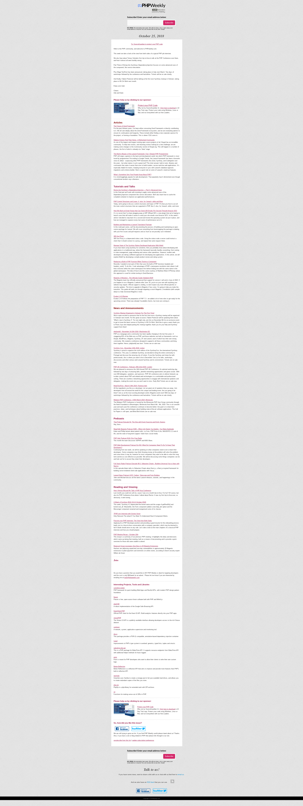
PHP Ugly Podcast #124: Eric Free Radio (128, 438)
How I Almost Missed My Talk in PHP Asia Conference (132, 490)
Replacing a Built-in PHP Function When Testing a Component (135, 262)
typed (115, 641)
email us (181, 774)
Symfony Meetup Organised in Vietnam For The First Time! (134, 313)
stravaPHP (117, 618)
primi (115, 657)
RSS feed (150, 782)
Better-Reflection (119, 666)
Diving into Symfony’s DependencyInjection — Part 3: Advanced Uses (138, 190)
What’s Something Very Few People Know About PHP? (132, 174)
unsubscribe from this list (122, 740)
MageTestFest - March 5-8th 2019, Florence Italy (130, 386)
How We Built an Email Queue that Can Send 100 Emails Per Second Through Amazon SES (145, 211)
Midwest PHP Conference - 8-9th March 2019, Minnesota (133, 400)
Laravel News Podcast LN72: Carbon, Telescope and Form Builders (137, 475)
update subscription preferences (143, 740)
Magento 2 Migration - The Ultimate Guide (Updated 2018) (133, 278)
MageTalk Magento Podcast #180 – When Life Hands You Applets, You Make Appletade (144, 429)
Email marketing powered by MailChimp (158, 12)
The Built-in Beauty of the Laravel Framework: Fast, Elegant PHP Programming (141, 154)
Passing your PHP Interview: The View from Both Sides (133, 521)
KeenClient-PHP (119, 611)
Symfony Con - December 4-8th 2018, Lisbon (129, 348)
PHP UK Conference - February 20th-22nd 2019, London (133, 367)
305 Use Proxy (119, 236)
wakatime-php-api (120, 648)
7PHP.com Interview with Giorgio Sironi (127, 514)
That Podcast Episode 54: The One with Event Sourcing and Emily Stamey (139, 422)
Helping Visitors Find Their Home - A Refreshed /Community (134, 140)
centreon (117, 627)
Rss (172, 781)
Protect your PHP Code (145, 707)
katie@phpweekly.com (132, 577)
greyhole (116, 676)
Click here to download (168, 108)
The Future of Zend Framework (124, 126)
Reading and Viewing (125, 487)
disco (115, 634)
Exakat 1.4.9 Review (121, 296)
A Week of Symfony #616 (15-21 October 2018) (130, 502)
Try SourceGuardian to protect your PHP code (147, 44)
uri (114, 692)
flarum (116, 597)
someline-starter (119, 588)
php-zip (116, 685)
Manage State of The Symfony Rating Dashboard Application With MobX (138, 245)
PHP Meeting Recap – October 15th (126, 534)
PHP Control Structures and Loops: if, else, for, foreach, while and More (138, 201)
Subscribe (169, 23)
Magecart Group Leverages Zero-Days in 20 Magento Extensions (136, 546)
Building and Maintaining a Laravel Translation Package (133, 225)
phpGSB (116, 604)
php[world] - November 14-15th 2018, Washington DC (132, 331)
